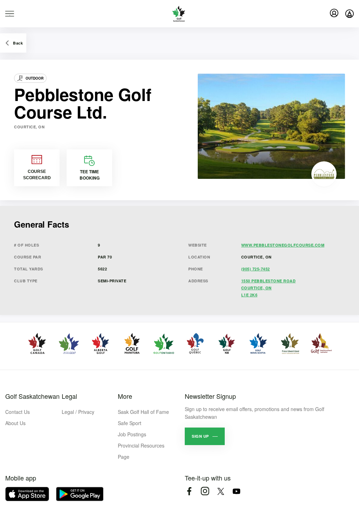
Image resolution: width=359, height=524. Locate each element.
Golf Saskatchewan (32, 396)
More (125, 396)
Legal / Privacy (78, 411)
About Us (15, 422)
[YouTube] (236, 491)
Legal (69, 396)
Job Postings (132, 434)
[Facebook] (189, 491)
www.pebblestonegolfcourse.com (283, 245)
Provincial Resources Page (141, 451)
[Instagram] (205, 491)
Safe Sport (129, 422)
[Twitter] (220, 491)
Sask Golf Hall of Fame (143, 411)
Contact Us (17, 411)
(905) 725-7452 (255, 268)
